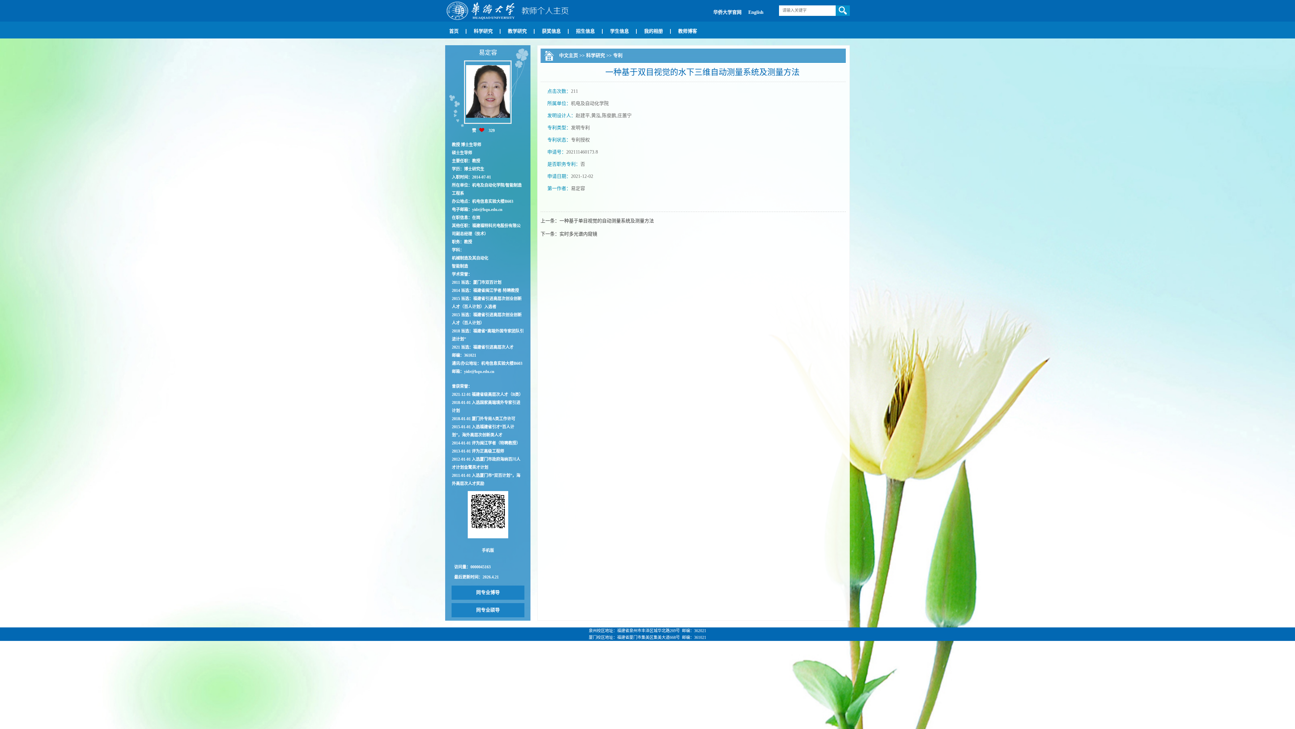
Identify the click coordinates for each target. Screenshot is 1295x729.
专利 (618, 55)
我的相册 (653, 31)
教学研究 (517, 31)
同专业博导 (488, 592)
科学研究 (483, 31)
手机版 (488, 550)
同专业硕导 (488, 610)
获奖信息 (551, 31)
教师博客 (687, 31)
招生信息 (585, 31)
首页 (454, 31)
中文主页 (568, 55)
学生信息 (619, 31)
